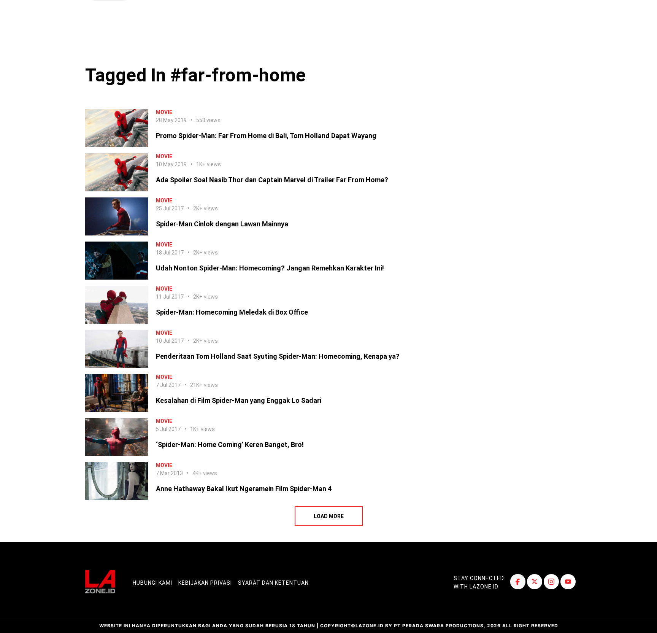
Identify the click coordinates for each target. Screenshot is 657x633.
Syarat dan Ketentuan (273, 583)
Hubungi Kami (152, 583)
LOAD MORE (329, 516)
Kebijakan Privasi (205, 583)
